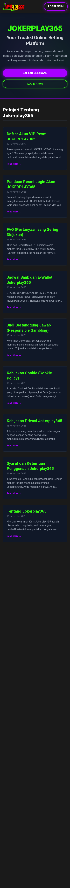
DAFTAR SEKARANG (35, 73)
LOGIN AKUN (55, 6)
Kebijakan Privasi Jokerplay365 (34, 421)
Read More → (14, 164)
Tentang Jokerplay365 (27, 511)
